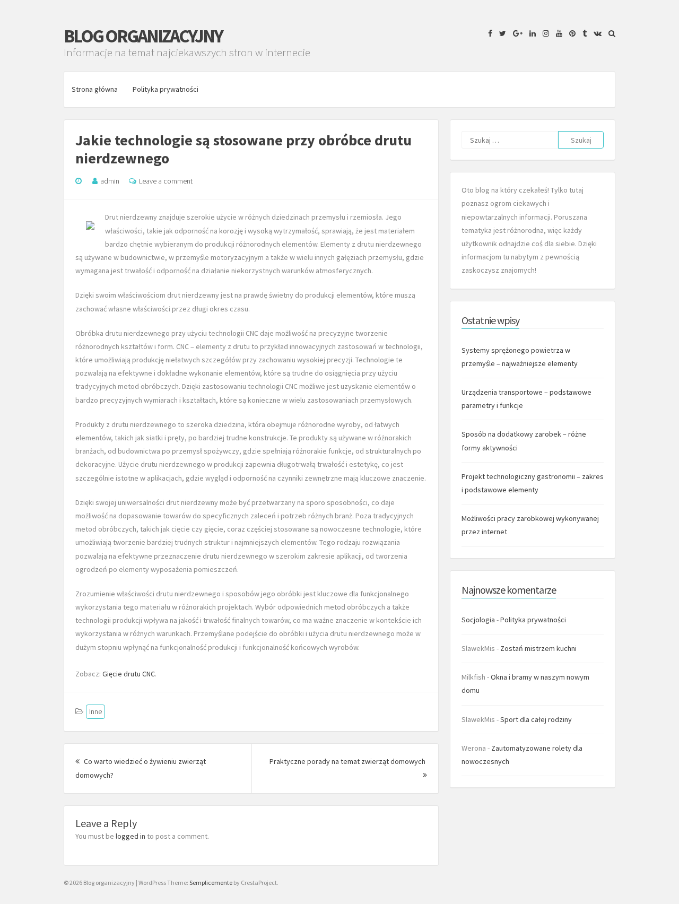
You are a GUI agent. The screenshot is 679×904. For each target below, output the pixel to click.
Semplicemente (210, 882)
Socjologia (478, 619)
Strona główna (95, 89)
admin (109, 181)
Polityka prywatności (165, 89)
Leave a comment (166, 181)
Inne (95, 711)
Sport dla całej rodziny (536, 719)
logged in (130, 836)
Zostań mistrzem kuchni (538, 648)
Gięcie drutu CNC (128, 674)
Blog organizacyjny (143, 36)
